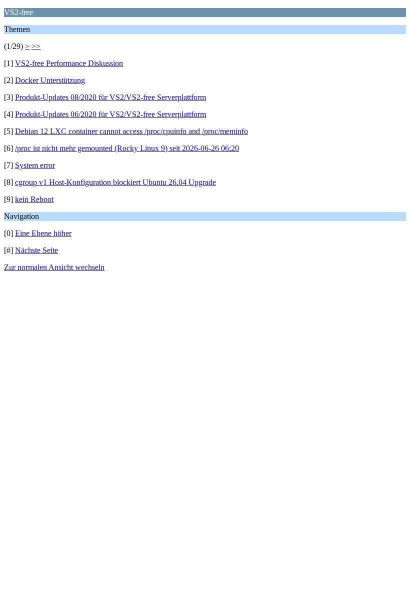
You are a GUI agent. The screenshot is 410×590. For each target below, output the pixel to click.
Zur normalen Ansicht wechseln (54, 267)
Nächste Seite (36, 250)
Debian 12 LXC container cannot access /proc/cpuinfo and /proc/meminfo (131, 131)
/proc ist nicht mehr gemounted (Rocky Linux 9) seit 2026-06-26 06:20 (127, 148)
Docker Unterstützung (50, 80)
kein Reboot (34, 199)
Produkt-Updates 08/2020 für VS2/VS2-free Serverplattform (110, 97)
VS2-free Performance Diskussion (69, 63)
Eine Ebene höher (43, 233)
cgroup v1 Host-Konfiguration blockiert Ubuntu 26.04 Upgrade (115, 182)
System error (35, 165)
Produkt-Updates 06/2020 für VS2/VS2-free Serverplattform (110, 114)
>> (36, 46)
